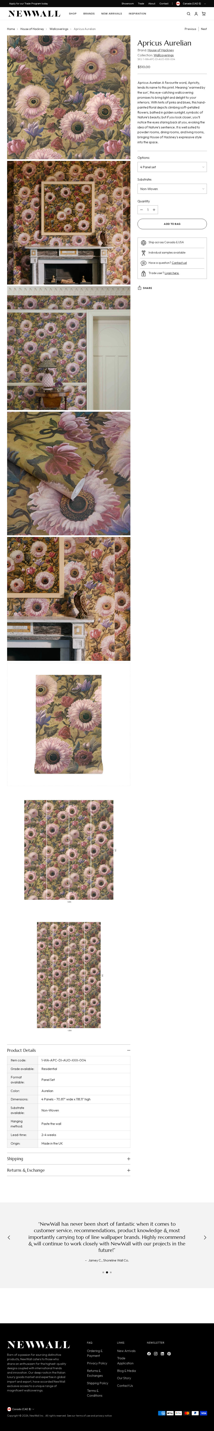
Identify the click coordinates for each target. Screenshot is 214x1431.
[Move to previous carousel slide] (193, 1306)
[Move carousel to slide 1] (103, 1272)
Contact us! (179, 263)
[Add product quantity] (154, 210)
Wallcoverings (59, 29)
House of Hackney (32, 29)
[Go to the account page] (196, 13)
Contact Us (125, 1385)
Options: (144, 157)
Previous (190, 29)
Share (147, 288)
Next (204, 29)
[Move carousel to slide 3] (111, 1272)
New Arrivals (126, 1351)
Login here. (172, 273)
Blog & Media (126, 1371)
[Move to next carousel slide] (203, 1306)
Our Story (124, 1378)
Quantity (144, 201)
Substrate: (145, 179)
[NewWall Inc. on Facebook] (149, 1354)
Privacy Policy (97, 1363)
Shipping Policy (97, 1383)
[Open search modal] (188, 13)
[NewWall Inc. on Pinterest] (169, 1354)
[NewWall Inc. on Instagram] (156, 1354)
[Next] (205, 1238)
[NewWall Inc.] (34, 13)
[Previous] (9, 1238)
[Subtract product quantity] (141, 210)
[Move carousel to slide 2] (107, 1272)
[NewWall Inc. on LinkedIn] (162, 1354)
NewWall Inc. (36, 1415)
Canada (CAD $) (192, 3)
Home (11, 29)
